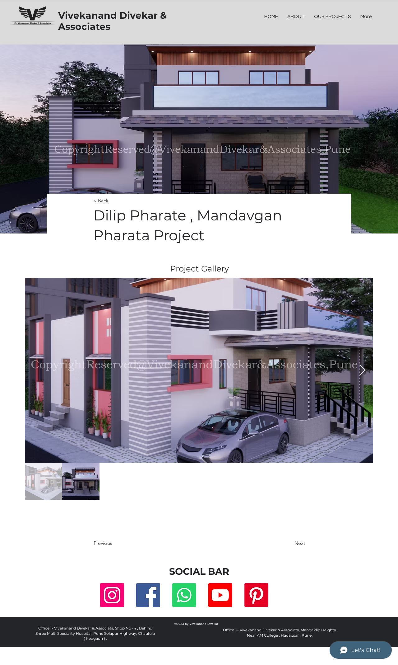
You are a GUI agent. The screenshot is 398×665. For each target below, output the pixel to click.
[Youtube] (220, 595)
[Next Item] (362, 370)
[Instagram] (112, 595)
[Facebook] (148, 595)
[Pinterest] (256, 595)
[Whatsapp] (184, 595)
